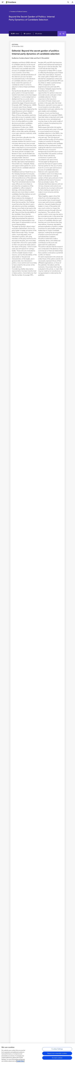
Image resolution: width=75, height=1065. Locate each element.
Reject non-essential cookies (57, 1053)
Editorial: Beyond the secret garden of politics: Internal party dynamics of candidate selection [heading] (36, 52)
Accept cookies (57, 1058)
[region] (37, 1054)
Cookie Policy (20, 1061)
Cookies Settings (57, 1049)
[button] (27, 33)
